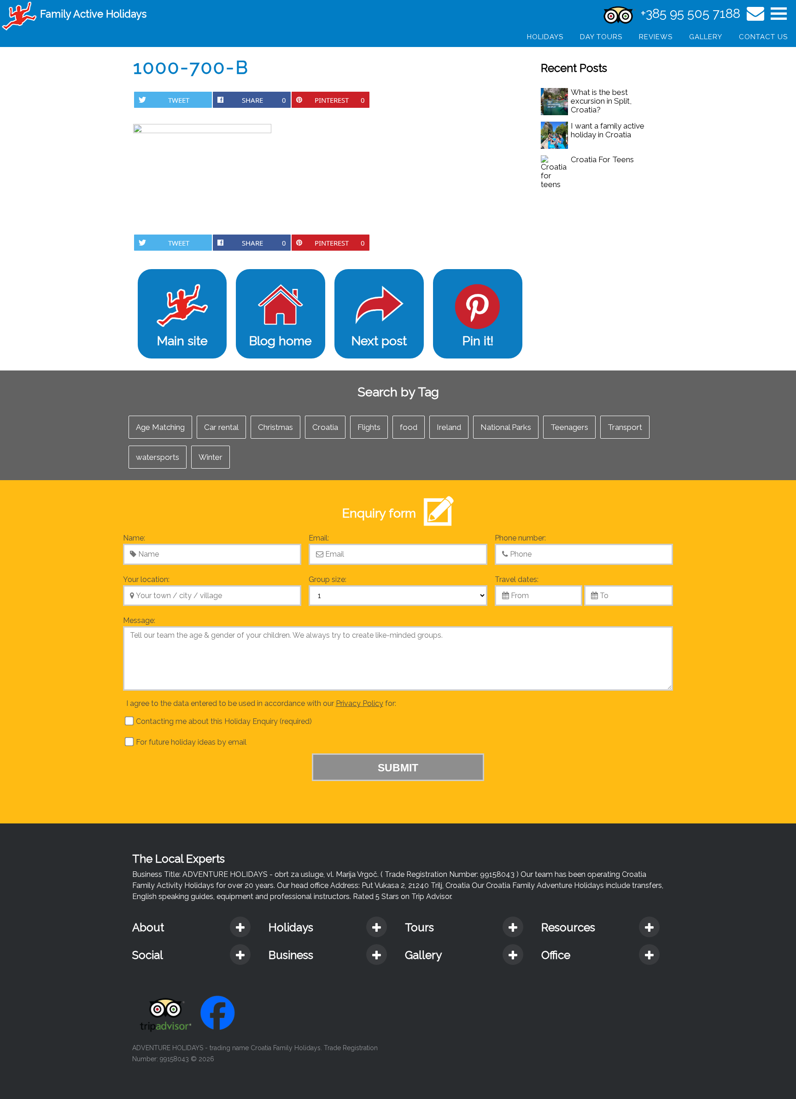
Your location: (146, 579)
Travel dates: (516, 579)
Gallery (705, 37)
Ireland (449, 427)
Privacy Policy (359, 703)
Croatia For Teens (602, 159)
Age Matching (160, 427)
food (408, 427)
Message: (139, 620)
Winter (210, 457)
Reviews (656, 37)
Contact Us (763, 37)
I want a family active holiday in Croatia (607, 130)
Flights (368, 427)
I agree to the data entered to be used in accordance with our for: (261, 703)
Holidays (545, 37)
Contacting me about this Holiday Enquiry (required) (223, 721)
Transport (625, 427)
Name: (134, 538)
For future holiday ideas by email (190, 742)
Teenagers (569, 427)
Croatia (325, 427)
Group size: (327, 579)
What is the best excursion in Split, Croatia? (601, 101)
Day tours (601, 37)
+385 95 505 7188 (690, 13)
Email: (319, 538)
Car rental (221, 427)
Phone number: (520, 538)
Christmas (275, 427)
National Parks (505, 427)
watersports (157, 457)
